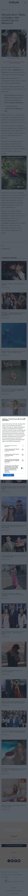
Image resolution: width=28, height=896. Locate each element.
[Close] (25, 419)
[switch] (22, 449)
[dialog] (14, 448)
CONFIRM (8, 475)
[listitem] (14, 446)
